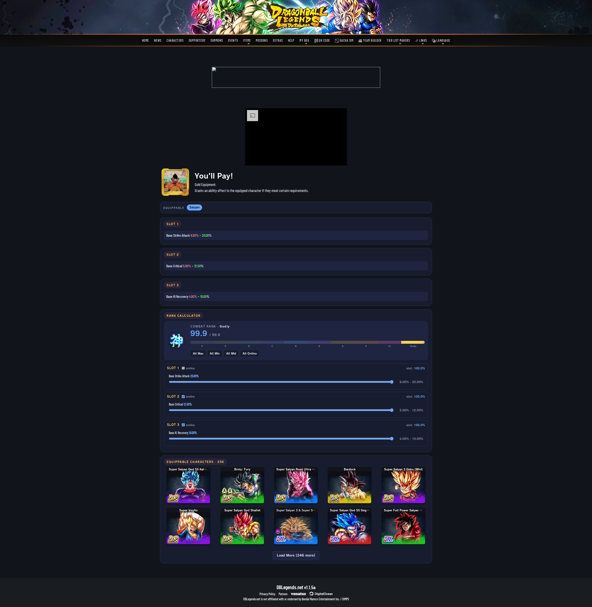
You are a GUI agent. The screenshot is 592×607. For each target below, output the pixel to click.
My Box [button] (304, 40)
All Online (250, 353)
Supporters (197, 40)
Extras (278, 40)
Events (233, 40)
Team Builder (372, 40)
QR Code (324, 40)
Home (145, 40)
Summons (216, 40)
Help (291, 40)
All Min (215, 353)
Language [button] (442, 40)
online (190, 368)
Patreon (283, 594)
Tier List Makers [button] (398, 40)
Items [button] (247, 40)
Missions (262, 40)
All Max (198, 353)
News (157, 40)
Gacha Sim (346, 40)
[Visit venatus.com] (338, 158)
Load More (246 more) (296, 555)
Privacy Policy (267, 594)
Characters (174, 40)
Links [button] (423, 40)
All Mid (231, 353)
